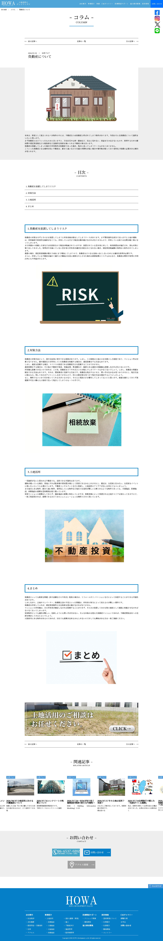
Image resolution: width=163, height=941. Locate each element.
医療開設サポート (121, 4)
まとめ (31, 206)
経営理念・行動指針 (35, 925)
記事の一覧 (81, 41)
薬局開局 (87, 922)
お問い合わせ (157, 4)
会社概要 (31, 922)
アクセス (31, 932)
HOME (4, 9)
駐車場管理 (70, 932)
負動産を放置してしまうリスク (42, 187)
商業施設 (51, 932)
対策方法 (32, 193)
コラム (13, 9)
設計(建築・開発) (72, 918)
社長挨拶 (31, 918)
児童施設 (51, 929)
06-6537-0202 (69, 851)
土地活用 (32, 200)
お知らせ (124, 918)
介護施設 (51, 925)
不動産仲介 (70, 925)
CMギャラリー (107, 4)
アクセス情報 (81, 865)
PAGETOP (156, 886)
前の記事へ (32, 41)
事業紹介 (91, 4)
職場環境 (106, 929)
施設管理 (69, 929)
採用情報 (145, 4)
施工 (67, 922)
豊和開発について (110, 918)
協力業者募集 (135, 4)
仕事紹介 (106, 922)
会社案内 (82, 4)
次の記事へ (130, 41)
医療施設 (51, 922)
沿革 (29, 929)
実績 (98, 4)
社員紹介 (106, 925)
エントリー (107, 932)
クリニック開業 (90, 918)
